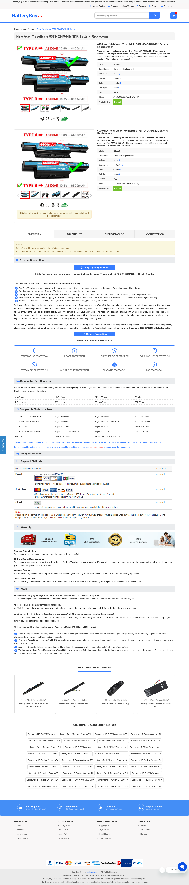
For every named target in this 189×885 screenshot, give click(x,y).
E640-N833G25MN (142, 431)
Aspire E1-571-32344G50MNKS (28, 431)
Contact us (168, 6)
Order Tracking (128, 6)
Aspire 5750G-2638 (142, 421)
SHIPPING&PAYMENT (114, 234)
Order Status (62, 829)
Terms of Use (21, 834)
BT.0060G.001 (101, 402)
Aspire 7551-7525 (62, 426)
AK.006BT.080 (101, 397)
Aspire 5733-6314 (62, 421)
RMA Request (63, 838)
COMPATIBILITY (74, 234)
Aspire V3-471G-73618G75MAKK (68, 431)
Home (17, 29)
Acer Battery (28, 29)
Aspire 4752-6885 (102, 416)
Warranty (20, 829)
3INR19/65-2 (60, 397)
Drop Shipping (104, 834)
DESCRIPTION (34, 234)
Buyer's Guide (98, 6)
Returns (155, 6)
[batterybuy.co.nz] (33, 17)
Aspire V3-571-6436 (103, 431)
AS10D (138, 397)
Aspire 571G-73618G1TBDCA (27, 421)
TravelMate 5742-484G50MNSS (107, 436)
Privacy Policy (22, 838)
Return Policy (62, 834)
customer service (96, 447)
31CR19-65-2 (20, 397)
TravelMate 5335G (62, 436)
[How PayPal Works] (132, 863)
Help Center (144, 829)
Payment (142, 6)
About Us (20, 825)
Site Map (143, 834)
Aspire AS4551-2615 (143, 426)
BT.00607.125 (20, 402)
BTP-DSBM (139, 402)
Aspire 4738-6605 (62, 416)
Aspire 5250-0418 (142, 416)
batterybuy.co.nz (93, 872)
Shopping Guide (63, 825)
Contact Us (144, 825)
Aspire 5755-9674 (22, 426)
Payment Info (104, 829)
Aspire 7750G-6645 (102, 426)
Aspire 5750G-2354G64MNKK (107, 421)
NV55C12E (19, 436)
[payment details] (93, 520)
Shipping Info (103, 825)
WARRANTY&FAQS (155, 234)
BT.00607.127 (60, 402)
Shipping (114, 6)
